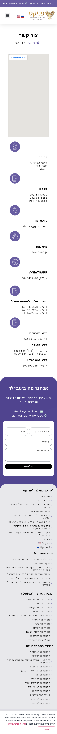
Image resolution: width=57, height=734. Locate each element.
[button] (7, 15)
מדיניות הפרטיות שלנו (17, 724)
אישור (46, 729)
